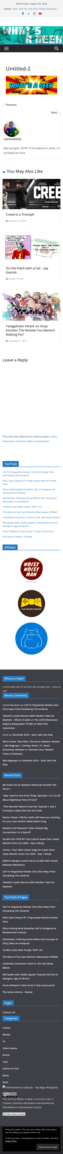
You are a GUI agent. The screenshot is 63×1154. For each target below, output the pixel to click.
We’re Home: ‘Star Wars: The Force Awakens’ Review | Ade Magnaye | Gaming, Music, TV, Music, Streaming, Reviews (31, 745)
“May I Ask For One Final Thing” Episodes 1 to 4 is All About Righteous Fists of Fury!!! (35, 10)
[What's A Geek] (31, 28)
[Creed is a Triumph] (31, 181)
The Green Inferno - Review (17, 536)
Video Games (10, 1048)
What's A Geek (24, 1099)
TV (4, 1041)
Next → (55, 112)
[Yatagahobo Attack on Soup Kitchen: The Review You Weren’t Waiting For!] (31, 293)
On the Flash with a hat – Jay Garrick (27, 270)
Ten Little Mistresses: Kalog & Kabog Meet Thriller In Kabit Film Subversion (30, 723)
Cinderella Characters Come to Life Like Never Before (31, 517)
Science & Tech (11, 1068)
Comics (6, 1027)
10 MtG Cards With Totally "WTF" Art (22, 506)
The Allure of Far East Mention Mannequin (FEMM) (30, 512)
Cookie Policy (11, 1141)
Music (6, 1075)
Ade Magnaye (10, 760)
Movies (6, 1034)
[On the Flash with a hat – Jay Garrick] (31, 235)
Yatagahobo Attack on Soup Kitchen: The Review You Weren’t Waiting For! (30, 330)
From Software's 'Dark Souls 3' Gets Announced (28, 531)
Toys (5, 1061)
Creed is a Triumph (20, 214)
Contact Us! (9, 1012)
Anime (6, 1054)
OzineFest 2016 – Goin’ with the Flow (32, 734)
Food (5, 1082)
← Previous (10, 105)
